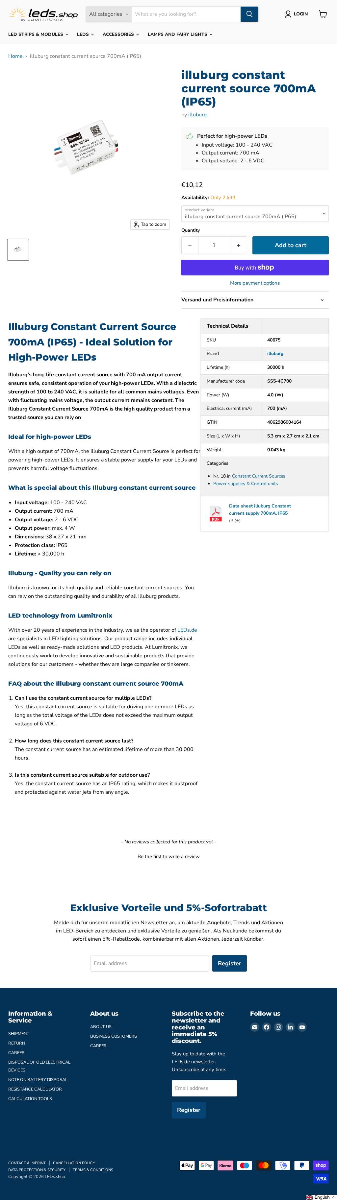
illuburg (197, 114)
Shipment (18, 1034)
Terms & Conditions (93, 1169)
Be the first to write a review (169, 856)
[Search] (249, 14)
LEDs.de (187, 630)
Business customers (113, 1036)
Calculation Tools (30, 1099)
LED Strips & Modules (36, 34)
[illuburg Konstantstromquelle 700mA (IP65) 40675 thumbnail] (18, 249)
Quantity (190, 230)
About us (101, 1027)
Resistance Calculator (35, 1089)
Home (15, 56)
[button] (168, 856)
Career (16, 1053)
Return (16, 1043)
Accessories (119, 34)
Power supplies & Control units (245, 484)
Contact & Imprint (27, 1163)
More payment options (255, 283)
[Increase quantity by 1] (238, 245)
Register (229, 963)
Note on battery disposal (37, 1080)
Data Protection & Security (36, 1169)
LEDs (83, 34)
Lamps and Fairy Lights (178, 34)
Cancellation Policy (74, 1163)
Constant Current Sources (258, 476)
